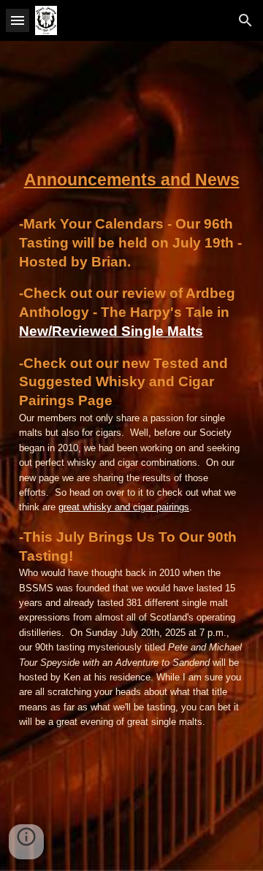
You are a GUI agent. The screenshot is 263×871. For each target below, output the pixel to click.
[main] (131, 180)
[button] (17, 20)
